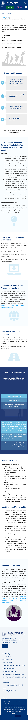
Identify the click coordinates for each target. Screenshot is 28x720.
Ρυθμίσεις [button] (14, 713)
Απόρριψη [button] (10, 715)
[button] (25, 3)
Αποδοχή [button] (18, 715)
